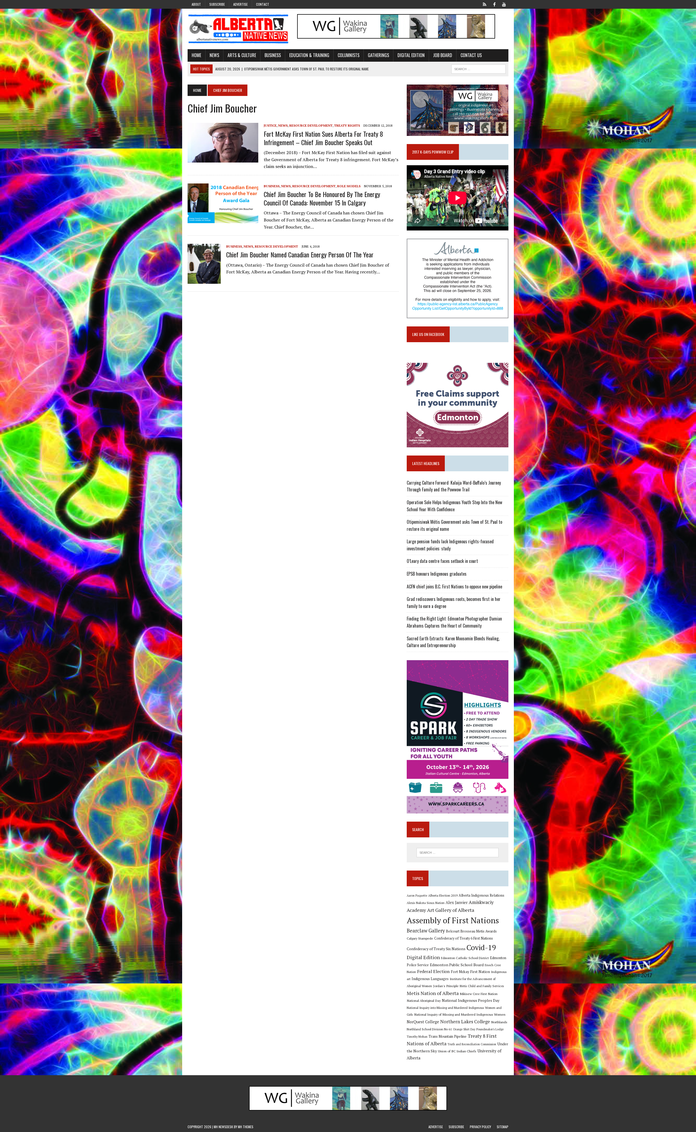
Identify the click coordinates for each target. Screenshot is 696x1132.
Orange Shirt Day (464, 1029)
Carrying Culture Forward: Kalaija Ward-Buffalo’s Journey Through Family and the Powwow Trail (454, 486)
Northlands (499, 1022)
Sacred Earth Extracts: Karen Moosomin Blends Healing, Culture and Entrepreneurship (453, 642)
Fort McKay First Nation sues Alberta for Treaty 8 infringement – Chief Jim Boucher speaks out (323, 138)
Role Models (349, 186)
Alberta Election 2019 (443, 895)
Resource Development (311, 125)
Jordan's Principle (446, 986)
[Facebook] (494, 4)
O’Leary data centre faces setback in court (442, 561)
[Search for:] (457, 852)
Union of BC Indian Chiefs (457, 1051)
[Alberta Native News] (238, 29)
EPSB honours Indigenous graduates (437, 573)
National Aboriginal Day (424, 1000)
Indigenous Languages (430, 978)
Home (196, 55)
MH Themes (245, 1126)
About (196, 4)
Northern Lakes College (465, 1021)
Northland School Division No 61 (429, 1029)
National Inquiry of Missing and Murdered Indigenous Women (459, 1014)
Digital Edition (411, 55)
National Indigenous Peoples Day (470, 1000)
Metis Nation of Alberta (433, 993)
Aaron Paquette (417, 895)
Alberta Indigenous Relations (481, 895)
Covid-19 (481, 947)
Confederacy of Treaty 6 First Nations (463, 938)
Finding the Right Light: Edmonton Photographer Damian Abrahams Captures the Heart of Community (454, 622)
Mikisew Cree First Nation (479, 993)
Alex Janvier (457, 902)
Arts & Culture (242, 55)
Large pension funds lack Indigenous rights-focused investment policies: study (450, 545)
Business (273, 55)
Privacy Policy (480, 1126)
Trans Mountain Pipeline (447, 1036)
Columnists (348, 55)
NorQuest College (423, 1021)
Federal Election (433, 971)
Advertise (240, 4)
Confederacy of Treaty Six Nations (436, 948)
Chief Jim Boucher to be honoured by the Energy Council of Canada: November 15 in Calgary (322, 198)
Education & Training (309, 55)
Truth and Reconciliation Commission (472, 1044)
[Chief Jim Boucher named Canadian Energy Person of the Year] (204, 280)
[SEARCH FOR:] (478, 68)
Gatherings (378, 55)
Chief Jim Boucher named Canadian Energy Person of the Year (300, 254)
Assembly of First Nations (453, 920)
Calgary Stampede (420, 938)
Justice (270, 125)
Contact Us (471, 55)
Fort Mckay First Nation (470, 971)
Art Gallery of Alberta (450, 910)
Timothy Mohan (417, 1037)
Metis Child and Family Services (482, 986)
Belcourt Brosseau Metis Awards (471, 931)
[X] (484, 4)
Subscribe (217, 4)
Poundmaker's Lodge (490, 1029)
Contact (262, 4)
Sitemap (502, 1126)
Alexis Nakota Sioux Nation (426, 903)
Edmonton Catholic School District (465, 958)
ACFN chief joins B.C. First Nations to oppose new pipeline (454, 586)
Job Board (442, 55)
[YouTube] (504, 4)
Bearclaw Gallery (426, 930)
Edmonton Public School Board (457, 964)
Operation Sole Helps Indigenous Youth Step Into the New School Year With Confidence (454, 506)
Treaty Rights (347, 125)
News (214, 55)
